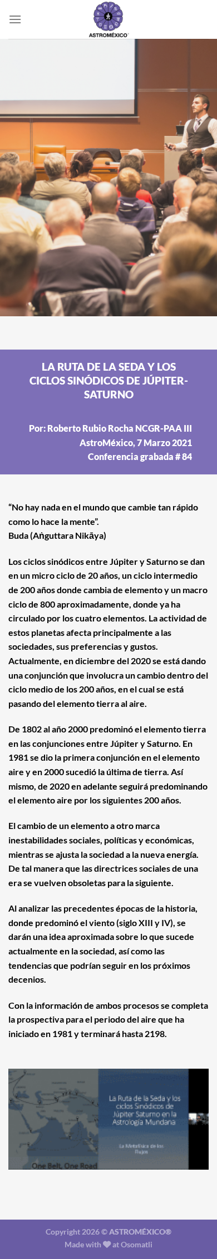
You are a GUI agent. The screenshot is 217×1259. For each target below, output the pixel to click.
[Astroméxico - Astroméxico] (108, 19)
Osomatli (136, 1244)
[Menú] (15, 19)
